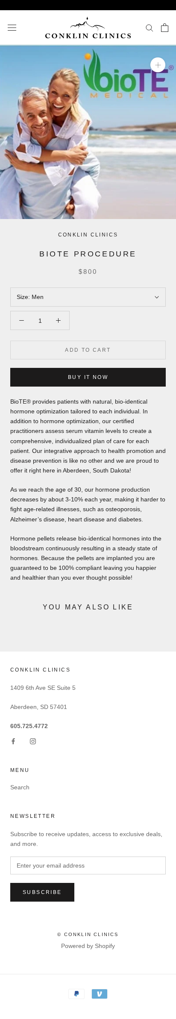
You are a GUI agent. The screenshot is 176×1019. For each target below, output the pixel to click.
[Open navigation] (12, 27)
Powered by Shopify (88, 945)
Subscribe (42, 892)
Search (19, 787)
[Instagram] (33, 741)
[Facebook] (13, 741)
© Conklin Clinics (87, 934)
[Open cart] (164, 27)
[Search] (149, 27)
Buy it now (88, 377)
